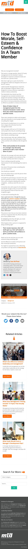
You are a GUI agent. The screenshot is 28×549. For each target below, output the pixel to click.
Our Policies (24, 547)
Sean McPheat (14, 261)
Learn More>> (7, 376)
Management (11, 300)
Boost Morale (22, 247)
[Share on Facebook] (11, 319)
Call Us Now (9, 9)
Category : (3, 300)
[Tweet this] (5, 319)
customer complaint (14, 198)
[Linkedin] (16, 319)
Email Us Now (19, 9)
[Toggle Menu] (26, 2)
